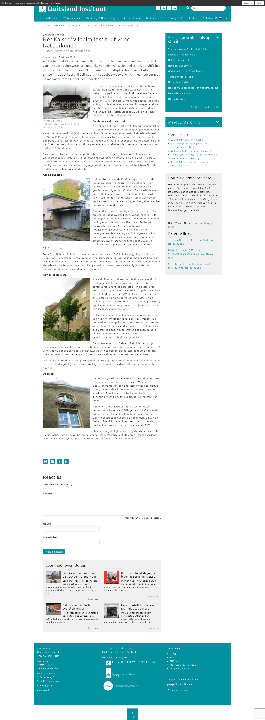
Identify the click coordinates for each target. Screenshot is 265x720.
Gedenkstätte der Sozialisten (185, 71)
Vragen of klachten (180, 668)
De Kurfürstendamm (180, 93)
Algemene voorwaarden (183, 664)
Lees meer (94, 599)
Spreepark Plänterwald (181, 54)
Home (46, 25)
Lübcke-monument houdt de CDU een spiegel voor (80, 574)
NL (224, 18)
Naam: (47, 523)
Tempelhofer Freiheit (180, 76)
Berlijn (80, 565)
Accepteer (248, 3)
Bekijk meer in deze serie (204, 107)
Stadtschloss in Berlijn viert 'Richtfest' (190, 49)
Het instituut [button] (48, 18)
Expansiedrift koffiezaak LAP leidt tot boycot (137, 606)
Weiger (259, 3)
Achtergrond (75, 25)
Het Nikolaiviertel (178, 60)
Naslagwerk (175, 18)
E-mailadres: (51, 537)
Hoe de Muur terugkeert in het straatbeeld (193, 87)
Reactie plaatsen (54, 551)
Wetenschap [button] (71, 18)
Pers (172, 657)
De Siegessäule (177, 98)
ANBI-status (176, 661)
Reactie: (48, 493)
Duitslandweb (154, 18)
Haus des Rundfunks (180, 65)
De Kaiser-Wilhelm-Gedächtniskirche (191, 150)
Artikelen (59, 25)
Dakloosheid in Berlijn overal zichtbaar (77, 606)
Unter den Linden (178, 82)
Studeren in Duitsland (201, 18)
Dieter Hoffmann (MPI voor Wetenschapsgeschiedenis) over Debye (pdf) (191, 253)
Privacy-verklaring (177, 689)
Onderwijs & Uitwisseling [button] (101, 18)
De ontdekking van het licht (186, 139)
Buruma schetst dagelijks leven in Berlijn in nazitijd (138, 574)
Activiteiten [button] (131, 18)
